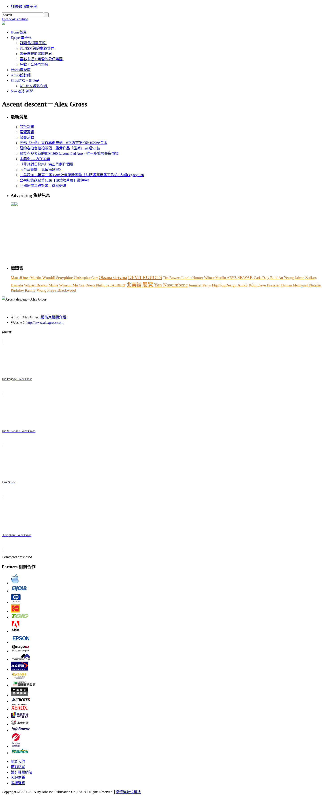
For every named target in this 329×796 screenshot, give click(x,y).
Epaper (21, 38)
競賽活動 (27, 137)
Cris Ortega (87, 285)
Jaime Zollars (306, 277)
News (22, 91)
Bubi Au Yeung (282, 278)
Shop (25, 80)
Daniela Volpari (23, 285)
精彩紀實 (18, 767)
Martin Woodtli (42, 277)
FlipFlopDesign (224, 285)
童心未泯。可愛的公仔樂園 (41, 59)
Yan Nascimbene (171, 285)
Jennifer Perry (200, 285)
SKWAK (245, 277)
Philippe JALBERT (111, 285)
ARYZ (232, 278)
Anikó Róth (246, 285)
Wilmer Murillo (215, 278)
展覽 (147, 285)
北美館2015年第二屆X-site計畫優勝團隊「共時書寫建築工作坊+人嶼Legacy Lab (82, 175)
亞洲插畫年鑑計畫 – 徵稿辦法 (43, 186)
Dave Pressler (268, 285)
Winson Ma (68, 285)
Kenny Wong (35, 290)
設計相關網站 (21, 772)
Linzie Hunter (192, 278)
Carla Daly (261, 278)
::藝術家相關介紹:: (53, 317)
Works (21, 70)
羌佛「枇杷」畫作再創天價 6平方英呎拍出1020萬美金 (63, 143)
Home (19, 32)
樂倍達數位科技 (128, 792)
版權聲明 (18, 783)
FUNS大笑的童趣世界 (37, 48)
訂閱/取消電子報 (24, 6)
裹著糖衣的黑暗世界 (36, 54)
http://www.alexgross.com (44, 322)
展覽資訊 (27, 132)
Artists (21, 75)
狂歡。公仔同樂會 (34, 64)
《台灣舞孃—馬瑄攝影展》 (41, 169)
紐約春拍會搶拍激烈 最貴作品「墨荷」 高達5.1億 (60, 148)
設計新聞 (27, 127)
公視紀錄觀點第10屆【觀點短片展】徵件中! (54, 180)
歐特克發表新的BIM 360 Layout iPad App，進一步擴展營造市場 (69, 153)
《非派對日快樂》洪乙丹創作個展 (46, 164)
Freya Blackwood (61, 290)
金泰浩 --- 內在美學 (35, 159)
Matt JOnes (20, 277)
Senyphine (64, 278)
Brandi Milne (47, 285)
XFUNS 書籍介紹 (33, 86)
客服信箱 (18, 777)
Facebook (9, 19)
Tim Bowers (171, 278)
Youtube (22, 19)
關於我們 (18, 761)
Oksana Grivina (113, 277)
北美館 (134, 285)
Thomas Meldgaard (294, 285)
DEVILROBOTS (145, 277)
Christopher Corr (86, 278)
